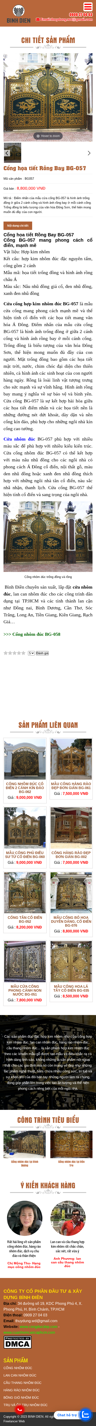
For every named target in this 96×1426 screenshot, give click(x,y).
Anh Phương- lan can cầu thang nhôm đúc (67, 1262)
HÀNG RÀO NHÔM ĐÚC (21, 1390)
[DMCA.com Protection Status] (17, 1347)
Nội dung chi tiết (17, 225)
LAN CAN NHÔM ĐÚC (19, 1375)
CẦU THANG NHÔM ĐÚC (22, 1383)
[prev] (6, 153)
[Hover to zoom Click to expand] (48, 97)
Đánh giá (42, 653)
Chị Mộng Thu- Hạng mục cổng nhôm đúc (24, 1265)
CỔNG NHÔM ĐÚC (17, 1368)
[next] (89, 153)
